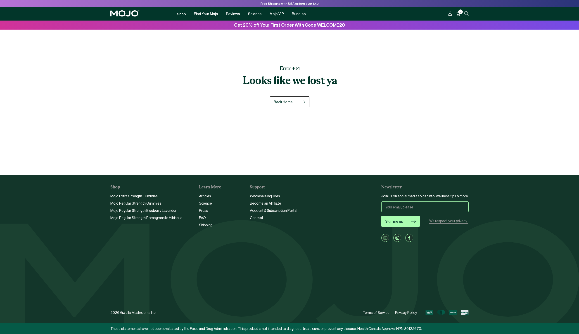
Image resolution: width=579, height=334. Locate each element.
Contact (256, 217)
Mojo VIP (277, 14)
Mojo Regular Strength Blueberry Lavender (143, 210)
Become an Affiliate (265, 203)
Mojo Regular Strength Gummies (135, 203)
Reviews (233, 14)
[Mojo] (125, 15)
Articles (205, 196)
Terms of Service (376, 312)
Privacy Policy (406, 312)
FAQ (202, 217)
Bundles (299, 14)
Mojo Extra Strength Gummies (134, 196)
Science (255, 14)
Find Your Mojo (206, 14)
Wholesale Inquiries (265, 196)
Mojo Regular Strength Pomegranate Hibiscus (146, 217)
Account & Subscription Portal (273, 210)
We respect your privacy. (448, 221)
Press (203, 210)
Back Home (283, 102)
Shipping (205, 225)
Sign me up (394, 221)
